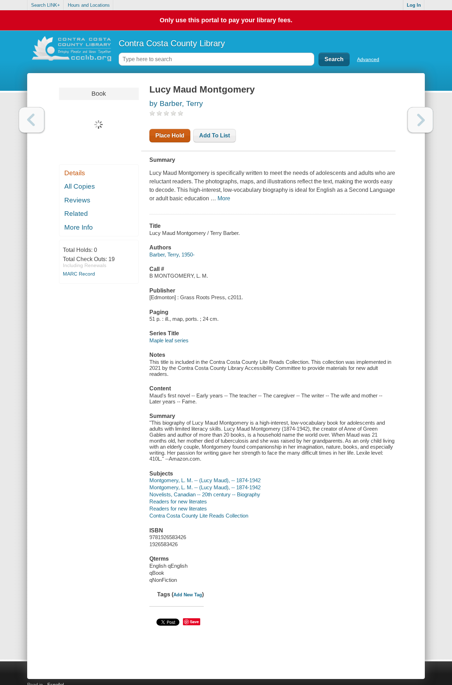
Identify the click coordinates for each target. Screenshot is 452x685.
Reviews (77, 200)
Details (74, 173)
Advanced (368, 59)
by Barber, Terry (176, 103)
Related (76, 213)
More (224, 198)
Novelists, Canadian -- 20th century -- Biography (204, 494)
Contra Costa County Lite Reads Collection (198, 516)
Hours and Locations (89, 5)
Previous (31, 120)
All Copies (79, 186)
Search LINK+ (45, 5)
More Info (78, 227)
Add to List (214, 135)
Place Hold (169, 135)
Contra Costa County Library (172, 43)
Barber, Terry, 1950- (172, 255)
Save (194, 621)
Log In (414, 5)
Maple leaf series (169, 340)
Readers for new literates (178, 501)
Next (420, 120)
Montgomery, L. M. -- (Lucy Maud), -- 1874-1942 (205, 480)
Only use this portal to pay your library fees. (226, 20)
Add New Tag (187, 594)
